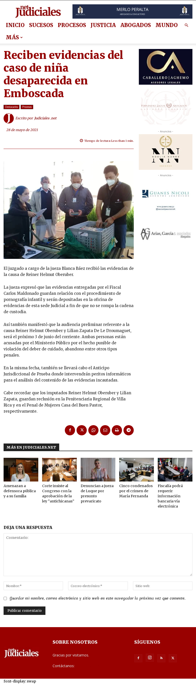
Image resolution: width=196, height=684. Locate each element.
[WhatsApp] (93, 430)
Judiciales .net (45, 118)
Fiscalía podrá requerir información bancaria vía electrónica (170, 496)
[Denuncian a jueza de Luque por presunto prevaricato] (98, 470)
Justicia (103, 25)
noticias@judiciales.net (94, 665)
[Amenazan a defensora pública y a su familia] (21, 470)
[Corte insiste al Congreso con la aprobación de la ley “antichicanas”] (59, 470)
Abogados (135, 25)
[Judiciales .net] (9, 118)
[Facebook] (70, 430)
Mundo (166, 25)
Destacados (11, 107)
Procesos (72, 25)
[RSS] (161, 658)
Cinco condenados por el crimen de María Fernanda (136, 491)
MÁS (12, 37)
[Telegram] (129, 430)
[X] (82, 430)
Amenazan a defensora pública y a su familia (20, 491)
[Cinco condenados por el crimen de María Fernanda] (136, 470)
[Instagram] (150, 658)
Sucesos (41, 25)
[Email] (105, 430)
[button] (186, 25)
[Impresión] (117, 430)
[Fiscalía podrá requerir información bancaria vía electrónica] (175, 470)
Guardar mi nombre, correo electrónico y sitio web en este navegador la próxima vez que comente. (97, 598)
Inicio (15, 25)
